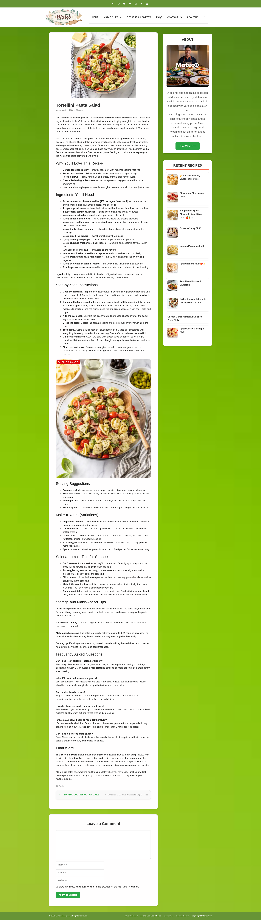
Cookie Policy (182, 916)
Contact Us (174, 17)
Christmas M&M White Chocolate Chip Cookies (128, 795)
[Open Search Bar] (204, 17)
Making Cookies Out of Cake (82, 795)
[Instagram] (118, 3)
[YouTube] (147, 3)
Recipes (62, 786)
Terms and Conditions (150, 916)
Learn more (187, 146)
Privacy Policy (131, 916)
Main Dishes (111, 17)
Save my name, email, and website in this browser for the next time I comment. (99, 886)
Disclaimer (168, 916)
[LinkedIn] (141, 3)
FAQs (159, 17)
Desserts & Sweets (139, 17)
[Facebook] (113, 3)
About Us (192, 17)
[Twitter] (130, 3)
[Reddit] (135, 3)
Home (95, 17)
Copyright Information (202, 916)
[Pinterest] (124, 3)
